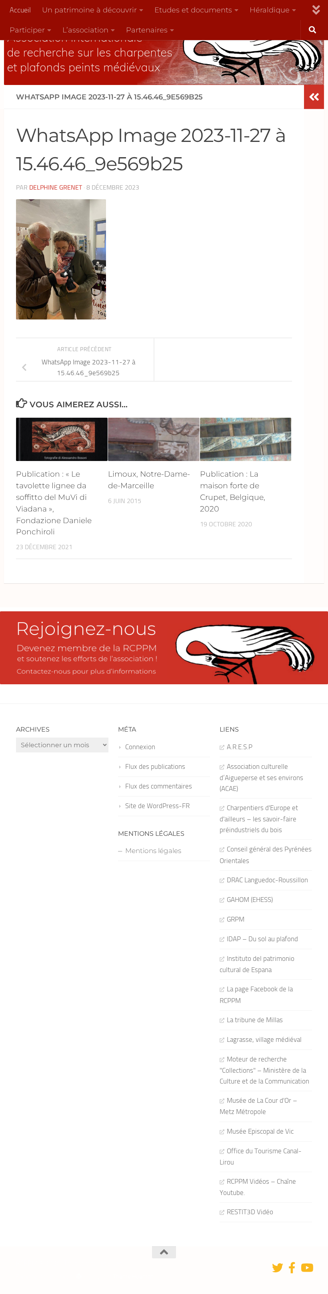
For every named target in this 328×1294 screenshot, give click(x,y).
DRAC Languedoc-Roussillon (267, 880)
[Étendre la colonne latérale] (314, 97)
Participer (27, 29)
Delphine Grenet (55, 187)
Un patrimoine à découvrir (89, 9)
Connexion (140, 747)
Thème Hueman (133, 1276)
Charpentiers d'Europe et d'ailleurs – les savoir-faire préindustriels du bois (259, 819)
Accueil (20, 10)
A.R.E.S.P (239, 747)
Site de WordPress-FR (157, 806)
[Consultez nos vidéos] (306, 1268)
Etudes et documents (193, 9)
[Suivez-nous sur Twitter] (277, 1268)
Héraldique (270, 9)
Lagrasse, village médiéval (264, 1039)
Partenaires (147, 29)
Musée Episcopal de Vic (260, 1131)
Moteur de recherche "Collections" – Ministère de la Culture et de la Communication (264, 1070)
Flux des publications (155, 766)
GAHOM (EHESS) (250, 900)
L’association (85, 29)
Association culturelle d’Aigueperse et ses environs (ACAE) (261, 777)
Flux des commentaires (158, 786)
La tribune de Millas (255, 1020)
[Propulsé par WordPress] (79, 1277)
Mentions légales (153, 851)
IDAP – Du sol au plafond (262, 939)
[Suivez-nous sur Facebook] (292, 1268)
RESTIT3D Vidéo (250, 1212)
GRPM (235, 919)
